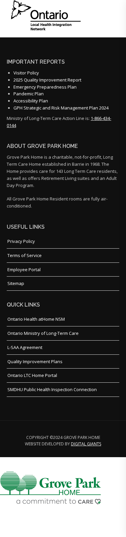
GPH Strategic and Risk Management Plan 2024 (61, 108)
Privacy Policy (21, 241)
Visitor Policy (26, 73)
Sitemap (15, 283)
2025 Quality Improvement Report (47, 80)
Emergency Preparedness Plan (45, 87)
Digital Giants (86, 444)
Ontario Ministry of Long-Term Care (43, 333)
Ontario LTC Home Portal (32, 375)
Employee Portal (24, 269)
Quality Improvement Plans (34, 361)
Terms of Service (24, 255)
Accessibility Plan (30, 101)
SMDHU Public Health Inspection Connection (52, 389)
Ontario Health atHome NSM (36, 319)
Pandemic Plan (28, 94)
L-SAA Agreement (24, 347)
